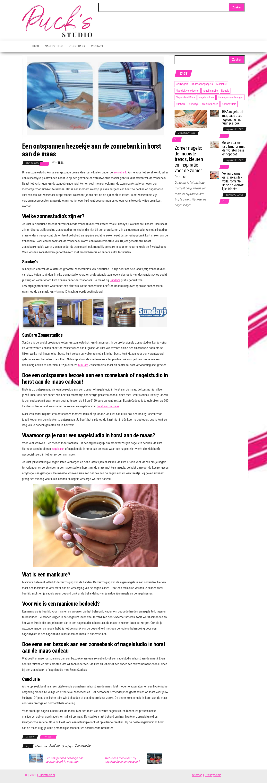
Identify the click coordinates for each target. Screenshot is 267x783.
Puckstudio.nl (47, 775)
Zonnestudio (82, 745)
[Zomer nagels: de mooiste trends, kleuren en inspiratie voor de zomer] (191, 119)
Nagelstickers (206, 97)
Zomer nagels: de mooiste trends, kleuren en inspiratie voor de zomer (189, 159)
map (199, 775)
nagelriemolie (210, 90)
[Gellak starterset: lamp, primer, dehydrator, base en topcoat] (214, 144)
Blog (35, 46)
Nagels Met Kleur (185, 97)
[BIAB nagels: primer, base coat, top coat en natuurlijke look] (214, 113)
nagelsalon (58, 449)
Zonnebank (77, 46)
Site (194, 775)
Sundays (67, 746)
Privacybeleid (213, 775)
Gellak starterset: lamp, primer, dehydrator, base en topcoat (233, 148)
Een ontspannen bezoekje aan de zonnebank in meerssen (64, 759)
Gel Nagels (182, 84)
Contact (97, 46)
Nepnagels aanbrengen (230, 97)
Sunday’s (115, 280)
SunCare (83, 365)
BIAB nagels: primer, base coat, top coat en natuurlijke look (233, 117)
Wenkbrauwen (210, 104)
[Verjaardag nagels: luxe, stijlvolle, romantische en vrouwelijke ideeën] (214, 175)
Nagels (225, 90)
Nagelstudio (54, 46)
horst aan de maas (108, 406)
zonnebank (120, 172)
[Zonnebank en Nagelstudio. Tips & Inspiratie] (24, 46)
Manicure (41, 746)
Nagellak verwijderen (187, 90)
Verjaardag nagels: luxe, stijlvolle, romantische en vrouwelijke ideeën (233, 181)
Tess (61, 162)
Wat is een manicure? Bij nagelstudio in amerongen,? (122, 759)
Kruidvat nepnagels (202, 84)
